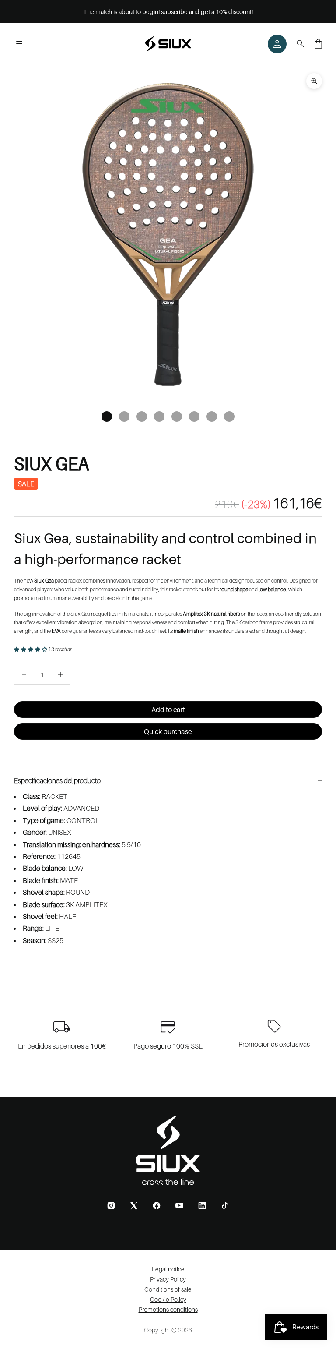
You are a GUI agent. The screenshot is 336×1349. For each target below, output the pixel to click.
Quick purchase (168, 731)
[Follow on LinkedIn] (202, 1205)
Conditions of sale (168, 1289)
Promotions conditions (168, 1309)
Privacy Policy (168, 1279)
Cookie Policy (168, 1299)
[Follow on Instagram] (111, 1205)
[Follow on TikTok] (224, 1205)
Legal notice (168, 1269)
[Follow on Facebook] (156, 1205)
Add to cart (168, 709)
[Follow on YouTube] (179, 1205)
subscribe (174, 11)
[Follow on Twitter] (134, 1205)
